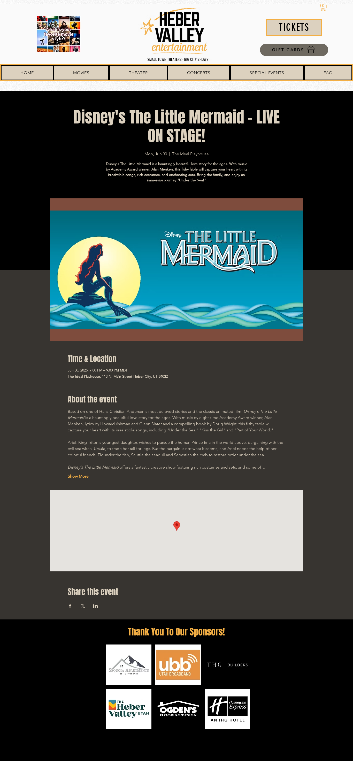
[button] (323, 7)
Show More (78, 476)
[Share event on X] (82, 606)
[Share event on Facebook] (70, 606)
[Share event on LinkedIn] (95, 606)
